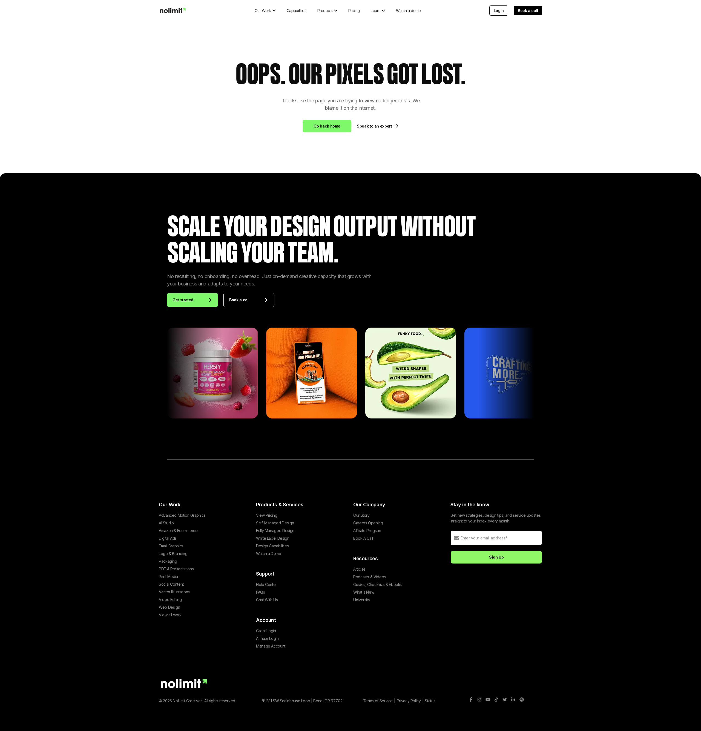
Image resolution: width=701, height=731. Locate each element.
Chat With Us (267, 599)
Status (430, 700)
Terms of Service (378, 700)
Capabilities (296, 10)
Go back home (327, 126)
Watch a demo (408, 10)
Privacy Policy (409, 700)
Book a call (528, 10)
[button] (265, 10)
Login (499, 10)
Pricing (354, 10)
